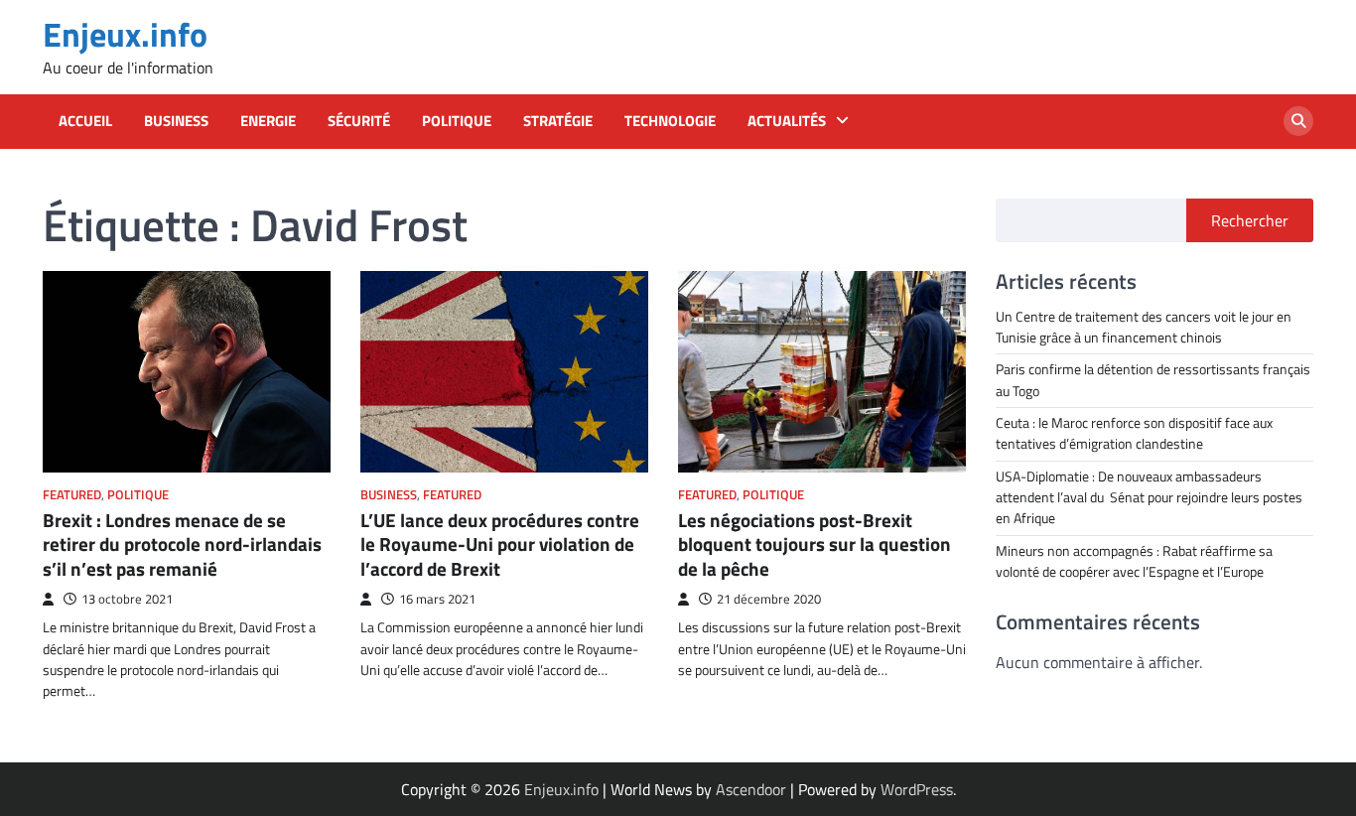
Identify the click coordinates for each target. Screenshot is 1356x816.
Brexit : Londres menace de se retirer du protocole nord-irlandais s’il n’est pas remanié (182, 544)
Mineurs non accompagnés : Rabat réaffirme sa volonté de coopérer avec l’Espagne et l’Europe (1134, 561)
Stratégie (558, 121)
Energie (268, 121)
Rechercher (1249, 220)
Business (176, 121)
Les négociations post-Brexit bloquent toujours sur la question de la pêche (814, 544)
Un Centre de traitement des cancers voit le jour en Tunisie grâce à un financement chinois (1143, 327)
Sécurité (359, 121)
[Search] (1298, 121)
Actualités (786, 121)
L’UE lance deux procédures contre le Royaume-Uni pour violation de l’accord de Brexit (499, 544)
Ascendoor (751, 789)
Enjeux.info (125, 34)
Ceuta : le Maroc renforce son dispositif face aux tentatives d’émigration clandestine (1134, 433)
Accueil (85, 121)
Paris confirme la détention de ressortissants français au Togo (1153, 379)
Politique (456, 121)
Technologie (670, 121)
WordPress (917, 789)
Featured (72, 494)
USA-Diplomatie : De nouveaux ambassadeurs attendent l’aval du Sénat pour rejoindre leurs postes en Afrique (1149, 498)
